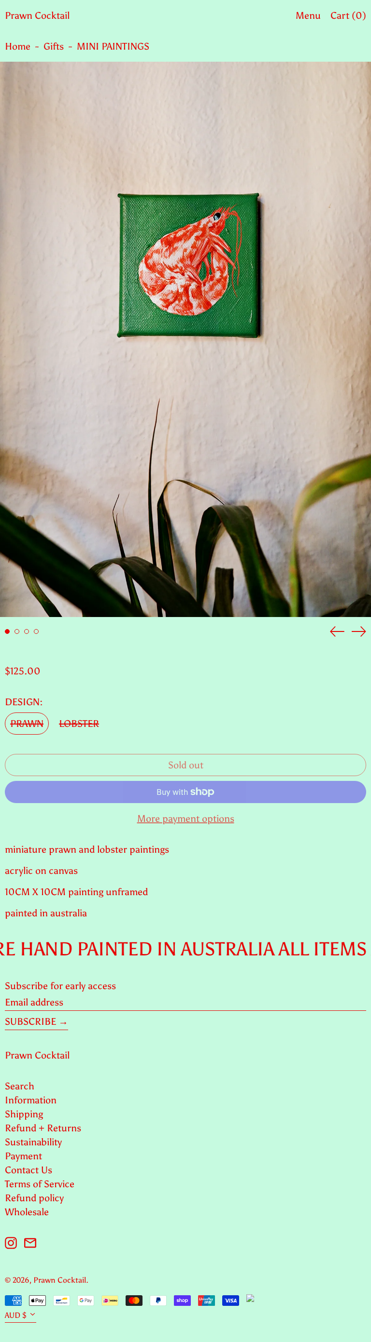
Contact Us (28, 1170)
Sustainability (33, 1142)
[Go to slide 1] (7, 631)
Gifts (53, 46)
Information (31, 1100)
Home (17, 46)
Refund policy (34, 1198)
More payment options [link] (185, 818)
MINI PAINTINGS (113, 46)
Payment (23, 1156)
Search (19, 1086)
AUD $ (16, 1315)
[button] (185, 339)
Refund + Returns (43, 1128)
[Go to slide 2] (16, 631)
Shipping (24, 1114)
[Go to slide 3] (26, 631)
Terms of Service (39, 1184)
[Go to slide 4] (36, 631)
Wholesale (27, 1212)
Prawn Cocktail (37, 15)
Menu (308, 15)
